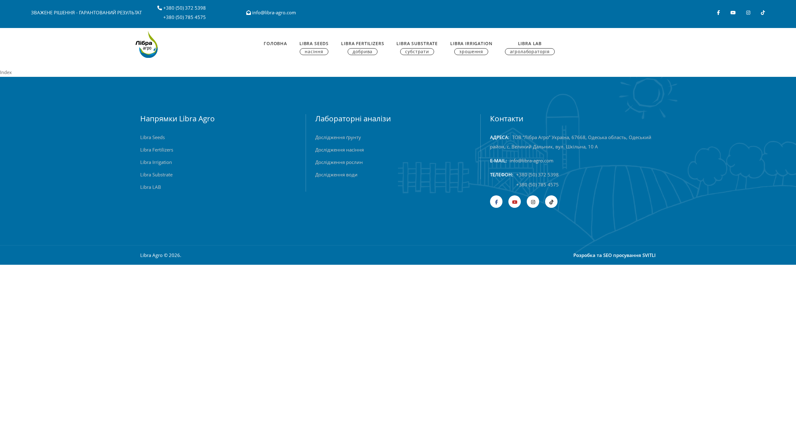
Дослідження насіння (339, 150)
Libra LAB (150, 187)
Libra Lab (530, 47)
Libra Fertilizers (362, 47)
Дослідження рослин (339, 162)
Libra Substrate (417, 47)
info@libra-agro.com (273, 12)
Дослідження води (336, 174)
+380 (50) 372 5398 (184, 8)
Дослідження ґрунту (338, 137)
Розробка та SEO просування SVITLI (614, 255)
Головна (275, 43)
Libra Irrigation (471, 47)
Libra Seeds (314, 47)
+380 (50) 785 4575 (184, 17)
